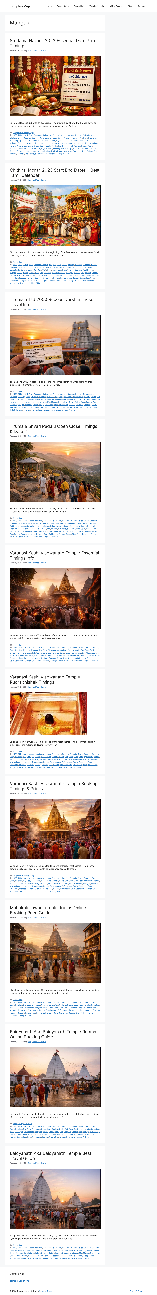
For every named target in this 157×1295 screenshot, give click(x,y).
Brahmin (78, 135)
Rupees (13, 151)
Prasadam (14, 148)
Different (66, 138)
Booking (71, 135)
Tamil (84, 151)
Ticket (96, 151)
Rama (63, 148)
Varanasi (40, 154)
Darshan (48, 138)
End (11, 141)
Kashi (19, 143)
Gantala (28, 141)
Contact (141, 6)
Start (61, 151)
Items (75, 141)
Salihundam (21, 151)
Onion (30, 146)
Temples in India (96, 6)
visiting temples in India (22, 1124)
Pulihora (49, 148)
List (41, 143)
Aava (31, 135)
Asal (54, 135)
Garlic (34, 141)
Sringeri (49, 151)
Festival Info (79, 6)
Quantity (56, 148)
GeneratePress (45, 1291)
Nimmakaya (22, 146)
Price (21, 148)
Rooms (81, 148)
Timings (13, 154)
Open (42, 146)
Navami (13, 146)
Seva (29, 151)
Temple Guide (63, 6)
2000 (15, 135)
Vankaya (32, 154)
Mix (82, 143)
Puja (43, 148)
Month (88, 143)
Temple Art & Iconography (23, 133)
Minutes (77, 143)
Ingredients (60, 141)
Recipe (69, 148)
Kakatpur (82, 141)
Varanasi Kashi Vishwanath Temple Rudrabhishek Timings (45, 679)
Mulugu (95, 143)
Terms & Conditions (19, 1281)
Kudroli (31, 143)
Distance (74, 138)
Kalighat (13, 143)
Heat (53, 141)
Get (39, 141)
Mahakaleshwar (58, 143)
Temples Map (20, 6)
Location (47, 143)
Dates (60, 138)
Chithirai (13, 138)
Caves (94, 135)
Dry (80, 138)
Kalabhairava (92, 141)
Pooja (90, 146)
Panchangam (63, 146)
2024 (25, 135)
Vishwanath (50, 154)
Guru (44, 141)
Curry (41, 138)
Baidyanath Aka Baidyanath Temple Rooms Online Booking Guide (53, 1034)
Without (66, 154)
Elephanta (92, 138)
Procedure (28, 148)
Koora (25, 143)
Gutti (48, 141)
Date (55, 138)
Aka (50, 135)
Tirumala (20, 154)
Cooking (35, 138)
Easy (85, 138)
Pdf (71, 146)
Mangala (69, 143)
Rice (75, 148)
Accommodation (41, 135)
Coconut (27, 138)
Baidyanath (62, 135)
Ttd (26, 154)
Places (84, 146)
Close (20, 138)
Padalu (48, 146)
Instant (69, 141)
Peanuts (77, 146)
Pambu (54, 146)
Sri (43, 151)
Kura (37, 143)
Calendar (86, 135)
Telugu (90, 151)
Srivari (55, 151)
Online (36, 146)
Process (37, 148)
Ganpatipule (19, 141)
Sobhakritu (37, 151)
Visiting (59, 154)
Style (70, 151)
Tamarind (77, 151)
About (130, 6)
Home (49, 6)
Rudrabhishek (90, 148)
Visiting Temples (116, 6)
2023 (20, 135)
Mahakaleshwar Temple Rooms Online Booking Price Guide (48, 910)
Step (65, 151)
